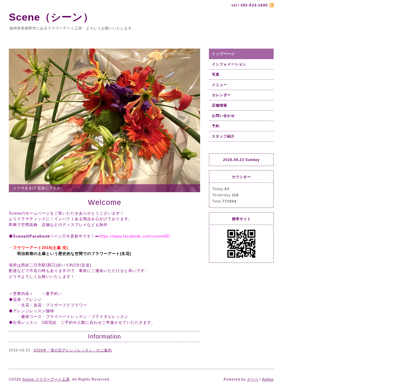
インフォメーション (229, 64)
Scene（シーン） (56, 17)
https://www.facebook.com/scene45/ (134, 236)
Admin (268, 379)
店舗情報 (219, 105)
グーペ (252, 379)
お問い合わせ (223, 116)
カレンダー (221, 95)
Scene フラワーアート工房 (46, 379)
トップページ (223, 54)
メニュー (219, 85)
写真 (216, 74)
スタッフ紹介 (223, 136)
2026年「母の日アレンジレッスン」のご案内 (73, 350)
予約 (216, 126)
